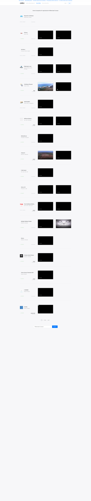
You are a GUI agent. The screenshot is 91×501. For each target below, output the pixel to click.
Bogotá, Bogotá (24, 274)
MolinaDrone (24, 136)
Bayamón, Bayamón (24, 154)
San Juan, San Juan (24, 171)
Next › (45, 320)
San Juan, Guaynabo (27, 120)
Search (54, 326)
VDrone (25, 32)
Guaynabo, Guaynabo (25, 137)
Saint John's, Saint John (28, 205)
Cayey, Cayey (26, 85)
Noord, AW (26, 34)
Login (65, 3)
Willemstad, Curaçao (27, 17)
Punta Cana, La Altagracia (28, 103)
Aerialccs (23, 49)
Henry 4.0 (23, 187)
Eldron (22, 238)
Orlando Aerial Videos (29, 255)
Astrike (25, 306)
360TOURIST (27, 101)
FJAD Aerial (23, 170)
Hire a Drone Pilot (45, 3)
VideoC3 (23, 152)
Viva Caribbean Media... (29, 204)
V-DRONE (26, 290)
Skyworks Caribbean (29, 15)
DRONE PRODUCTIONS (26, 221)
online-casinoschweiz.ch (30, 3)
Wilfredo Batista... (28, 118)
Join (69, 3)
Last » (49, 320)
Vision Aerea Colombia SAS (27, 272)
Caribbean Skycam (28, 84)
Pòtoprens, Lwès (24, 188)
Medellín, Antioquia (24, 222)
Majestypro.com (27, 66)
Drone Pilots (38, 3)
